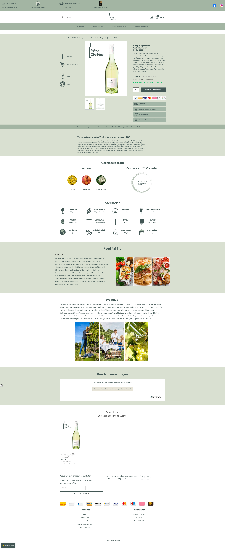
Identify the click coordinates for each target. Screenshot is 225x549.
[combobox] (76, 17)
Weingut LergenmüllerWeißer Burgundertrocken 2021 (68, 455)
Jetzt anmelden (80, 494)
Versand (139, 517)
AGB (84, 514)
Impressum (85, 517)
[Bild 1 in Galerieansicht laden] (89, 104)
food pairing (119, 127)
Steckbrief (109, 127)
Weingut (129, 127)
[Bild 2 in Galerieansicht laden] (100, 104)
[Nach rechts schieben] (127, 68)
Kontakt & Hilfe (139, 521)
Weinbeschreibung (83, 127)
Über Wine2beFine (139, 514)
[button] (160, 17)
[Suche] (63, 17)
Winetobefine (115, 540)
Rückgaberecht (85, 527)
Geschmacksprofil (97, 127)
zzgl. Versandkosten (147, 79)
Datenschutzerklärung (85, 521)
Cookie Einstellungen (84, 524)
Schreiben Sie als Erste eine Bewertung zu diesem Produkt (112, 389)
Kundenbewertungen (141, 127)
